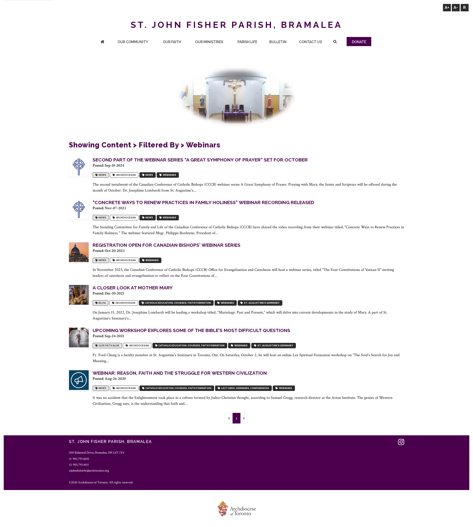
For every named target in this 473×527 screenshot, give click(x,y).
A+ (447, 7)
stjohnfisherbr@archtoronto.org (89, 471)
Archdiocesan (125, 175)
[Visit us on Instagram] (401, 442)
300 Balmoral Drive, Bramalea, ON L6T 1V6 (96, 453)
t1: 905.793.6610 (79, 459)
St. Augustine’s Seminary (261, 302)
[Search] (335, 42)
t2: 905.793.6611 (79, 465)
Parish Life (247, 42)
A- (456, 7)
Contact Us (310, 42)
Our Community (133, 42)
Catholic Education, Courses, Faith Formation (177, 302)
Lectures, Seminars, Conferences (244, 388)
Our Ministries (209, 42)
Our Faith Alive (108, 345)
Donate (359, 42)
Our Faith (172, 42)
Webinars (169, 175)
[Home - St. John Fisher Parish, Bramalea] (102, 42)
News (102, 175)
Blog (102, 302)
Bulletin (278, 42)
